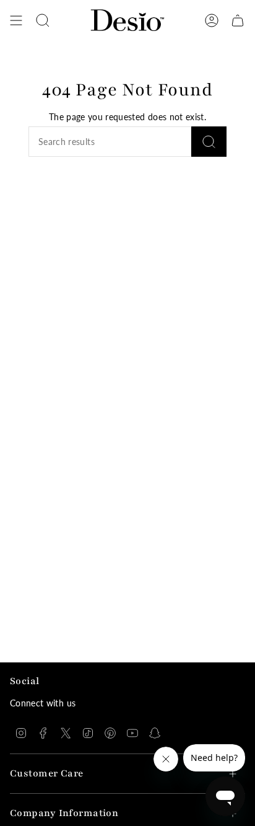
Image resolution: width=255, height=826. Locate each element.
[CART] (238, 20)
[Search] (209, 141)
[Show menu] (16, 20)
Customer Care (47, 773)
